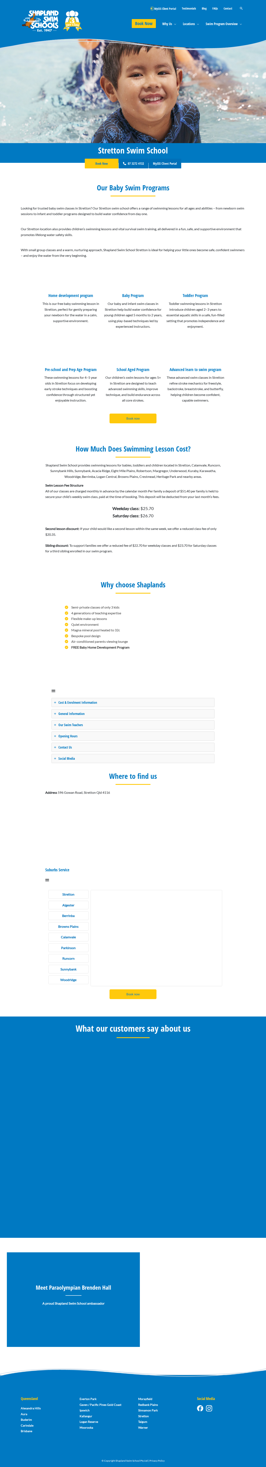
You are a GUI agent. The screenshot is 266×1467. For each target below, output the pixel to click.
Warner (143, 1427)
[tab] (133, 702)
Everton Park (88, 1399)
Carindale (27, 1425)
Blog (204, 8)
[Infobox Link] (71, 300)
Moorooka (86, 1427)
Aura (24, 1414)
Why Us (167, 24)
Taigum (142, 1421)
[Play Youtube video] (192, 1300)
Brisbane (26, 1431)
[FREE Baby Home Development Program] (97, 647)
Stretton (143, 1416)
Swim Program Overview (222, 24)
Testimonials (189, 8)
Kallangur (86, 1416)
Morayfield (145, 1399)
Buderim (26, 1419)
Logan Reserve (89, 1421)
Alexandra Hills (31, 1408)
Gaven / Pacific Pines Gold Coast (100, 1404)
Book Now (144, 23)
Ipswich (85, 1410)
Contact (228, 8)
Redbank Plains (148, 1404)
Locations (189, 24)
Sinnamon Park (148, 1410)
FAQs (215, 8)
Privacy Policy (157, 1460)
